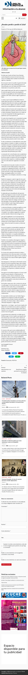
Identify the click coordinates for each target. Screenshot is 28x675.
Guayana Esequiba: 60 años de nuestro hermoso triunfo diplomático (12, 480)
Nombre (3, 524)
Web (2, 537)
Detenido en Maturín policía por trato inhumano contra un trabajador (12, 442)
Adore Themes (13, 673)
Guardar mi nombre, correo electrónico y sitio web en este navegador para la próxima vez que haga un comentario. (14, 545)
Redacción (20, 29)
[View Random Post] (16, 18)
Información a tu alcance (14, 9)
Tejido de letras (4, 582)
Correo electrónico (6, 531)
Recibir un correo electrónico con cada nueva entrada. (13, 559)
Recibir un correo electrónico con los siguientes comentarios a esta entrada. (12, 553)
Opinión (9, 477)
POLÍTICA (14, 360)
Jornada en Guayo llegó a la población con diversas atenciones (12, 580)
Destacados (9, 360)
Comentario (4, 506)
